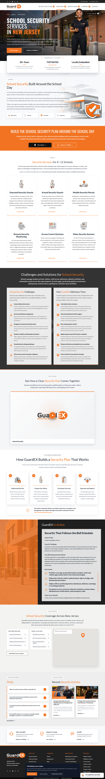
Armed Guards (32, 761)
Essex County (86, 761)
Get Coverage (14, 50)
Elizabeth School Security (39, 634)
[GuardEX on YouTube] (12, 1)
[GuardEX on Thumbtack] (15, 1)
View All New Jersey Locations (16, 653)
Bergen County (87, 756)
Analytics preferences (66, 778)
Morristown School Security (39, 638)
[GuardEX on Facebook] (10, 1)
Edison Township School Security (38, 642)
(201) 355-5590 (94, 1)
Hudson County (87, 764)
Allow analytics (32, 774)
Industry (14, 14)
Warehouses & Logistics (71, 756)
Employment (85, 1)
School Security (21, 14)
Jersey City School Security (16, 638)
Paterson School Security (16, 645)
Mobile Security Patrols (78, 172)
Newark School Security (15, 634)
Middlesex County (88, 759)
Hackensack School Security (39, 646)
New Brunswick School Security (17, 641)
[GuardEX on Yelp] (17, 1)
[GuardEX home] (14, 6)
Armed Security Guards (63, 172)
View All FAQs (10, 720)
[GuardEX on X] (7, 1)
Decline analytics (44, 774)
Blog (48, 761)
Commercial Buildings (70, 761)
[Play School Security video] (52, 415)
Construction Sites (70, 759)
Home (8, 14)
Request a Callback (33, 50)
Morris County (87, 772)
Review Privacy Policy (57, 774)
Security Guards (33, 756)
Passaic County (87, 769)
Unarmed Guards (33, 759)
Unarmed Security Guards (49, 172)
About (48, 756)
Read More (57, 715)
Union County (86, 766)
